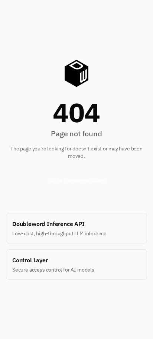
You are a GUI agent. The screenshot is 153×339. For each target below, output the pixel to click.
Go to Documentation (76, 180)
